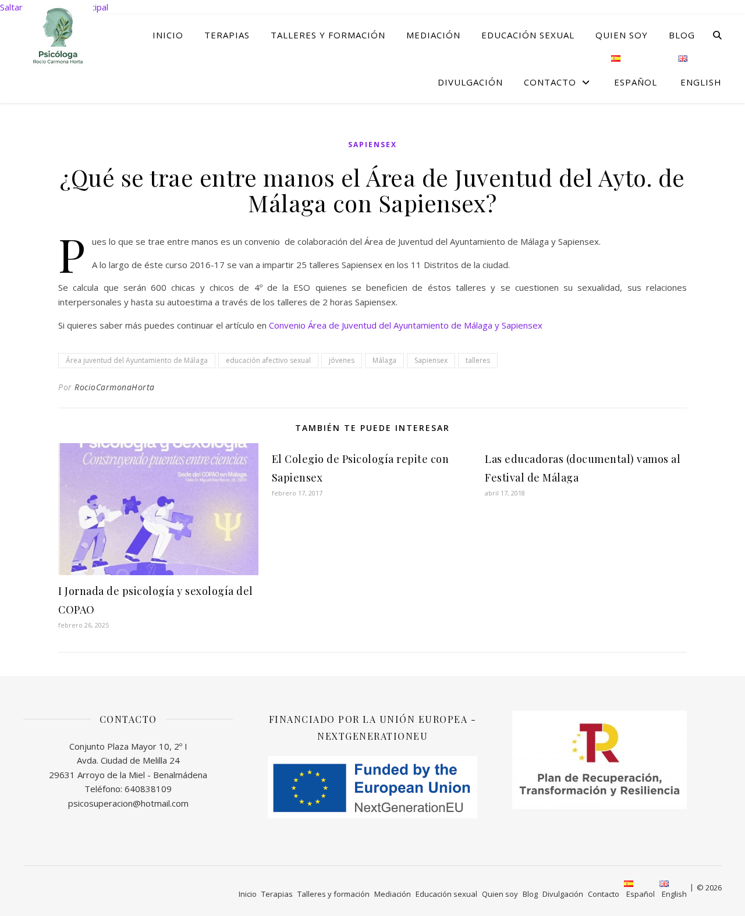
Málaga (384, 360)
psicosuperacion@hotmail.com (128, 803)
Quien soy (621, 35)
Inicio (167, 35)
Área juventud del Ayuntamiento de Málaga (137, 360)
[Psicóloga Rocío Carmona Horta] (58, 34)
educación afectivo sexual (268, 360)
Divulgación (470, 82)
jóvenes (341, 360)
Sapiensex (372, 144)
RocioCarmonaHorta (114, 387)
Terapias (227, 35)
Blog (682, 35)
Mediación (433, 35)
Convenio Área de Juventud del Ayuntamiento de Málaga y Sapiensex (405, 325)
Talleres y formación (328, 35)
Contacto (550, 82)
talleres (478, 360)
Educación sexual (527, 35)
